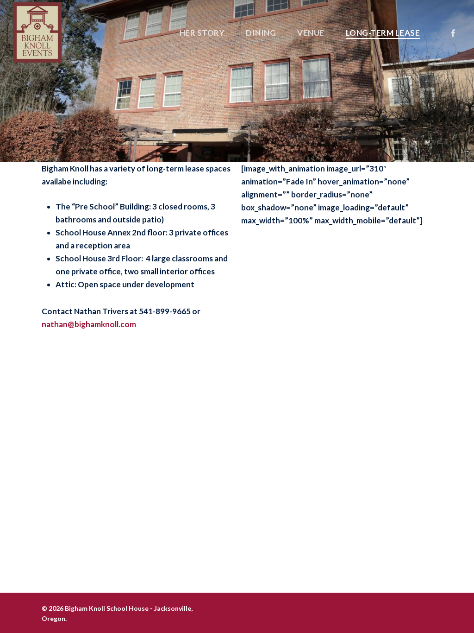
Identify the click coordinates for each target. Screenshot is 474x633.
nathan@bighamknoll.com (89, 324)
